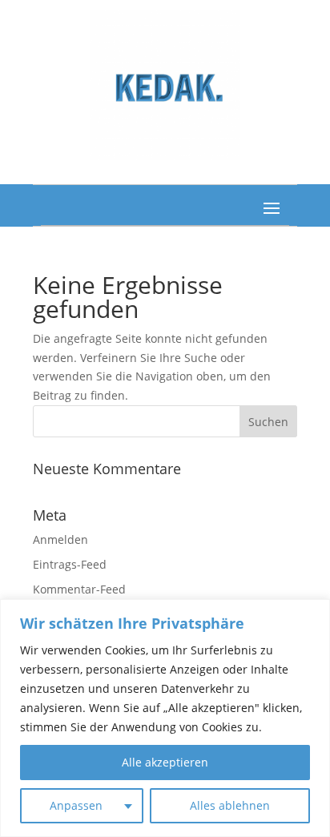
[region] (165, 718)
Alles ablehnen (230, 805)
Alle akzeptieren (165, 762)
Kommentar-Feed (79, 589)
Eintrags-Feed (70, 564)
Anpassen (76, 805)
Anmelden (60, 539)
